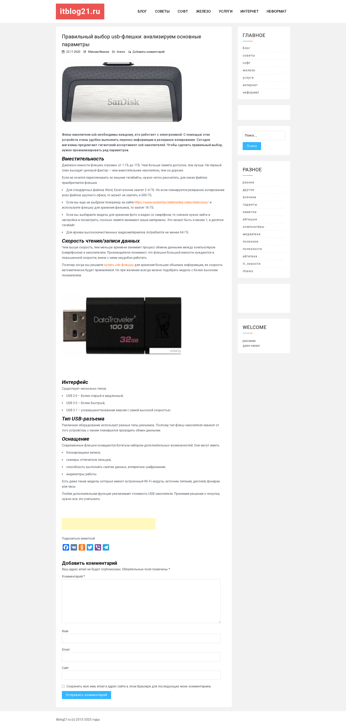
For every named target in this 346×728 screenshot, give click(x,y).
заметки (249, 212)
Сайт (65, 668)
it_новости (252, 264)
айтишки (250, 219)
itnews (121, 51)
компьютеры (254, 227)
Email (65, 649)
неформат (277, 11)
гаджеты (250, 204)
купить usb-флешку (119, 265)
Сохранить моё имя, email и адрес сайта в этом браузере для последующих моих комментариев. (138, 686)
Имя (65, 631)
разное (248, 182)
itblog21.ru (80, 11)
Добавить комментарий (149, 51)
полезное (250, 241)
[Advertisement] (109, 524)
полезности (252, 249)
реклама (249, 341)
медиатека (252, 234)
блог (142, 11)
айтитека (250, 256)
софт (183, 11)
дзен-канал (251, 346)
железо (203, 11)
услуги (225, 11)
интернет (249, 11)
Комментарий (73, 576)
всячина (249, 197)
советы (162, 11)
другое (248, 190)
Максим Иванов (98, 51)
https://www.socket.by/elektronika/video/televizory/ (172, 202)
